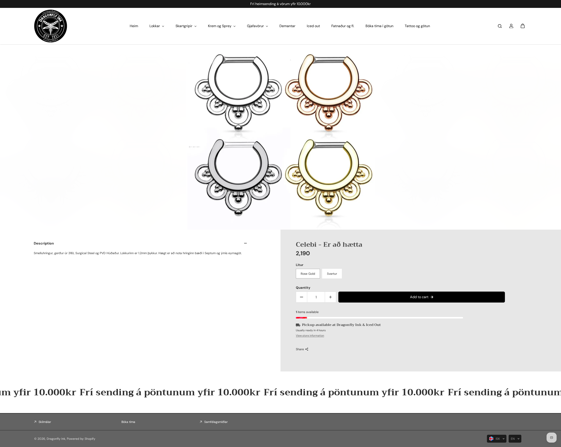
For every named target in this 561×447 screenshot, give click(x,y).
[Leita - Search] (500, 26)
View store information (310, 335)
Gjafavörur (256, 26)
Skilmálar (45, 422)
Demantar (287, 26)
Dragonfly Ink (56, 439)
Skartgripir (184, 26)
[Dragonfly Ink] (50, 26)
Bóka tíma (128, 422)
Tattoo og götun (417, 26)
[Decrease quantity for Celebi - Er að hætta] (301, 297)
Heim (134, 26)
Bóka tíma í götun (379, 26)
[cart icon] (522, 26)
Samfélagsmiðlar (216, 422)
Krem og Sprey (220, 26)
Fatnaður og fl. (342, 26)
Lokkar (155, 26)
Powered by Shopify (81, 439)
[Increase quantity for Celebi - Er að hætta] (330, 297)
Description (44, 243)
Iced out (313, 26)
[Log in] (511, 26)
